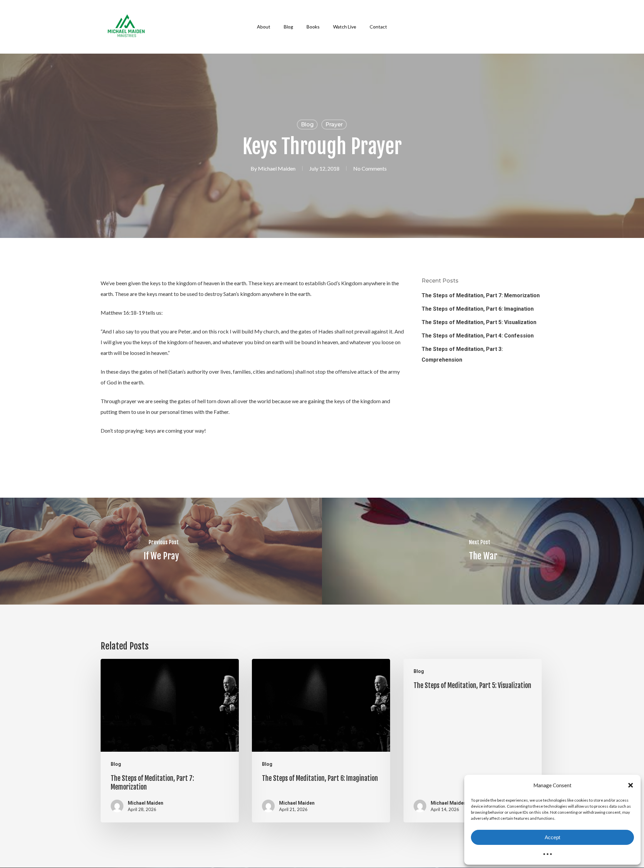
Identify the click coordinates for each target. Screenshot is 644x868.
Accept (552, 837)
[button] (630, 785)
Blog (307, 124)
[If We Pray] (161, 551)
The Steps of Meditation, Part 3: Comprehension (462, 354)
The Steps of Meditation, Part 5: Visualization (479, 322)
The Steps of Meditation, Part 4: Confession (478, 335)
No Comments (370, 168)
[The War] (483, 551)
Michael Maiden (277, 168)
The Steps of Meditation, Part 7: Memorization (481, 295)
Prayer (334, 124)
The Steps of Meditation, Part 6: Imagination (478, 309)
